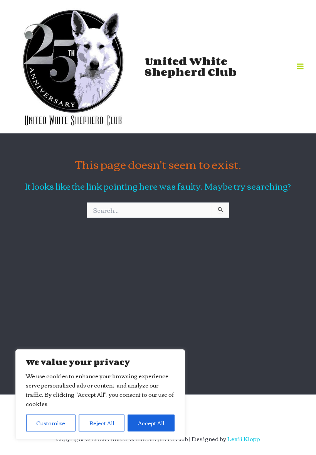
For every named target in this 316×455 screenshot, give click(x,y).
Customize (50, 423)
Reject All (101, 423)
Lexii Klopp (243, 438)
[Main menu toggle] (300, 66)
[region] (100, 394)
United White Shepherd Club (191, 66)
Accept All (151, 423)
